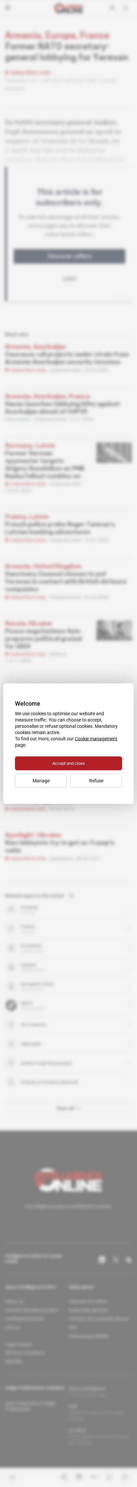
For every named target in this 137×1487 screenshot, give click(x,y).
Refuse (96, 780)
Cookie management (96, 738)
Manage (41, 780)
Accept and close (68, 763)
